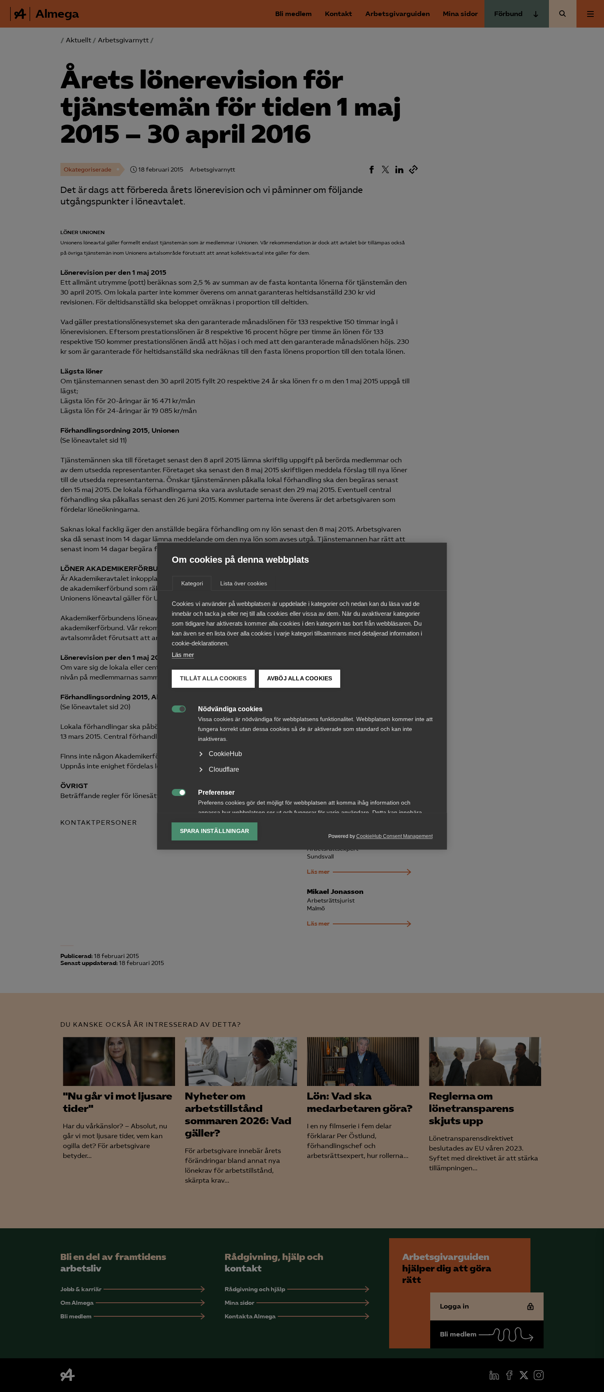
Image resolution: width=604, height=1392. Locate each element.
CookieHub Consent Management (394, 836)
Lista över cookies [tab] (243, 583)
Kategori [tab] (192, 583)
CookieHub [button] (225, 753)
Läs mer (183, 654)
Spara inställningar (214, 831)
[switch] (174, 708)
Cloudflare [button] (224, 769)
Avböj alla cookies (299, 678)
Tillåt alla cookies (213, 678)
